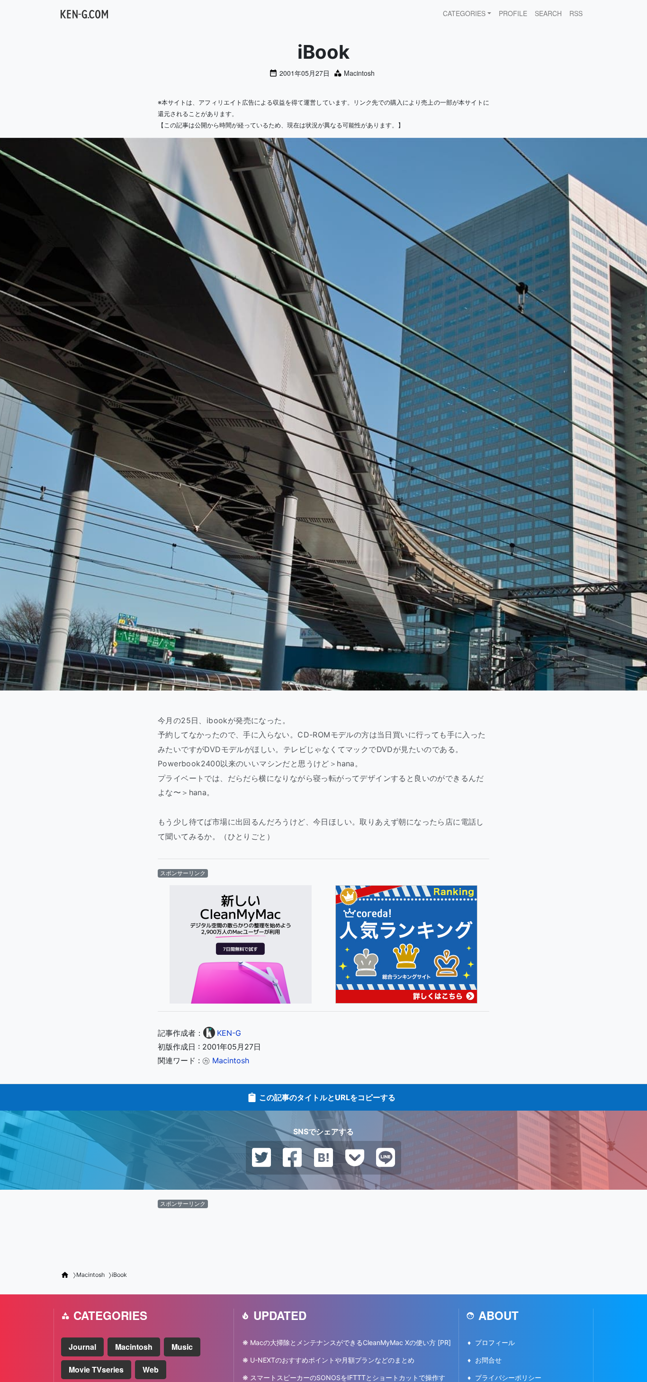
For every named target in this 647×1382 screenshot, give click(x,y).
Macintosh (359, 73)
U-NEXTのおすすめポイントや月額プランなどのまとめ (332, 1360)
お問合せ (488, 1360)
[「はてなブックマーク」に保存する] (323, 1157)
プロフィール (495, 1342)
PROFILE (513, 13)
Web (151, 1369)
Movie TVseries (96, 1369)
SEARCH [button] (548, 13)
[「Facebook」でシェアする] (292, 1157)
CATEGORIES (464, 13)
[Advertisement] (323, 1236)
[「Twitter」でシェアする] (261, 1157)
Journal (82, 1346)
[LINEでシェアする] (385, 1157)
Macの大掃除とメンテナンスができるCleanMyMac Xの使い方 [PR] (350, 1342)
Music (182, 1346)
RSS (576, 13)
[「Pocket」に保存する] (354, 1157)
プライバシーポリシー (508, 1377)
